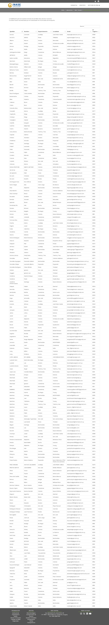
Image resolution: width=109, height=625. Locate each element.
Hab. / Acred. (78, 10)
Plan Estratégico (31, 613)
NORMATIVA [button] (74, 5)
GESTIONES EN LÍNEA (93, 5)
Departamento (42, 31)
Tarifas (31, 621)
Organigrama (15, 614)
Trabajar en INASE (15, 619)
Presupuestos (31, 619)
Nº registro (95, 30)
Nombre (26, 31)
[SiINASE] (98, 1)
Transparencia (31, 622)
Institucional (15, 613)
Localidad (56, 31)
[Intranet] (95, 1)
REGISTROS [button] (82, 5)
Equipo (15, 616)
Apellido (12, 31)
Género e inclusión (15, 618)
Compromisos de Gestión (31, 615)
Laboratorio (69, 10)
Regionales (16, 621)
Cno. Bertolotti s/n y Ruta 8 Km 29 (54, 613)
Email (68, 31)
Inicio (62, 10)
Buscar (82, 26)
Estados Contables (31, 618)
